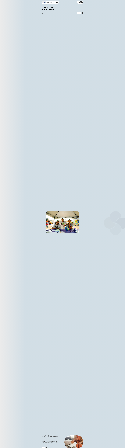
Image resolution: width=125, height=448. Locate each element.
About (48, 2)
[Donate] (78, 2)
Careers (57, 2)
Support (51, 2)
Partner (54, 2)
